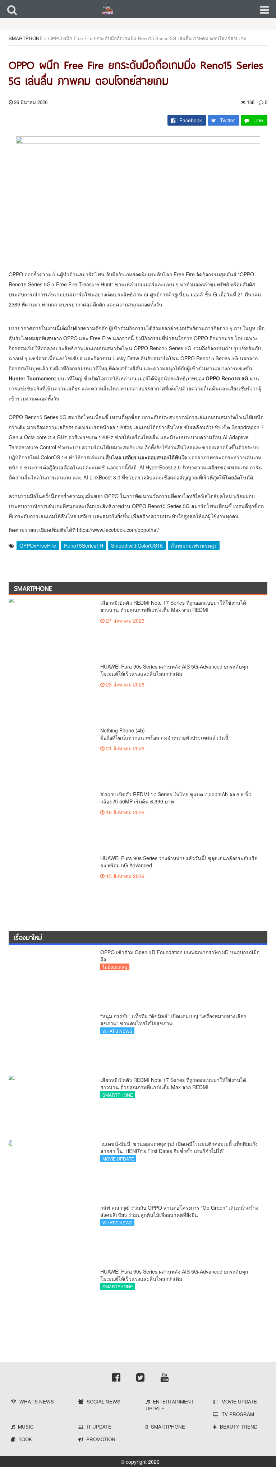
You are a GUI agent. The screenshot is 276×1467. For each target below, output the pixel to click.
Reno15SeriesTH (83, 545)
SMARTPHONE (26, 38)
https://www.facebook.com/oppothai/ (118, 529)
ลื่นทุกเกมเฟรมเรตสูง (194, 545)
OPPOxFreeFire (37, 545)
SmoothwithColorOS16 (137, 545)
